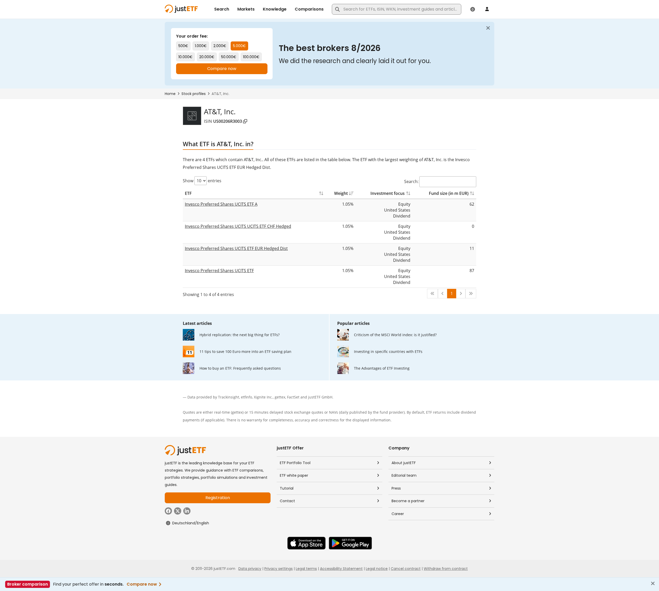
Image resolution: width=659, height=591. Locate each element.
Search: (411, 181)
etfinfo (246, 397)
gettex (280, 397)
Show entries (202, 181)
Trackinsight (228, 397)
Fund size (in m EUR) (449, 193)
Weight (341, 193)
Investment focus (387, 193)
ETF (188, 193)
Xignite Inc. (263, 397)
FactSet (293, 397)
